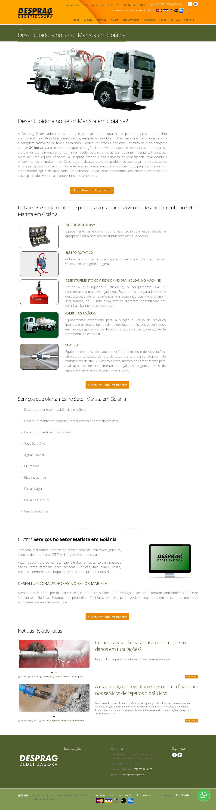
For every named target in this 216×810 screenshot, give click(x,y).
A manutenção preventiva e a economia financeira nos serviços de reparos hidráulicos (146, 689)
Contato (189, 20)
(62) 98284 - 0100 (132, 5)
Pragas (114, 20)
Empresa (88, 20)
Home (76, 20)
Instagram (195, 4)
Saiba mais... (191, 676)
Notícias (175, 20)
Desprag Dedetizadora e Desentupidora (65, 676)
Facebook (190, 4)
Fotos (162, 20)
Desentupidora (131, 20)
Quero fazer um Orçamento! (92, 190)
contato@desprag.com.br (133, 774)
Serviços (101, 20)
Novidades (149, 20)
